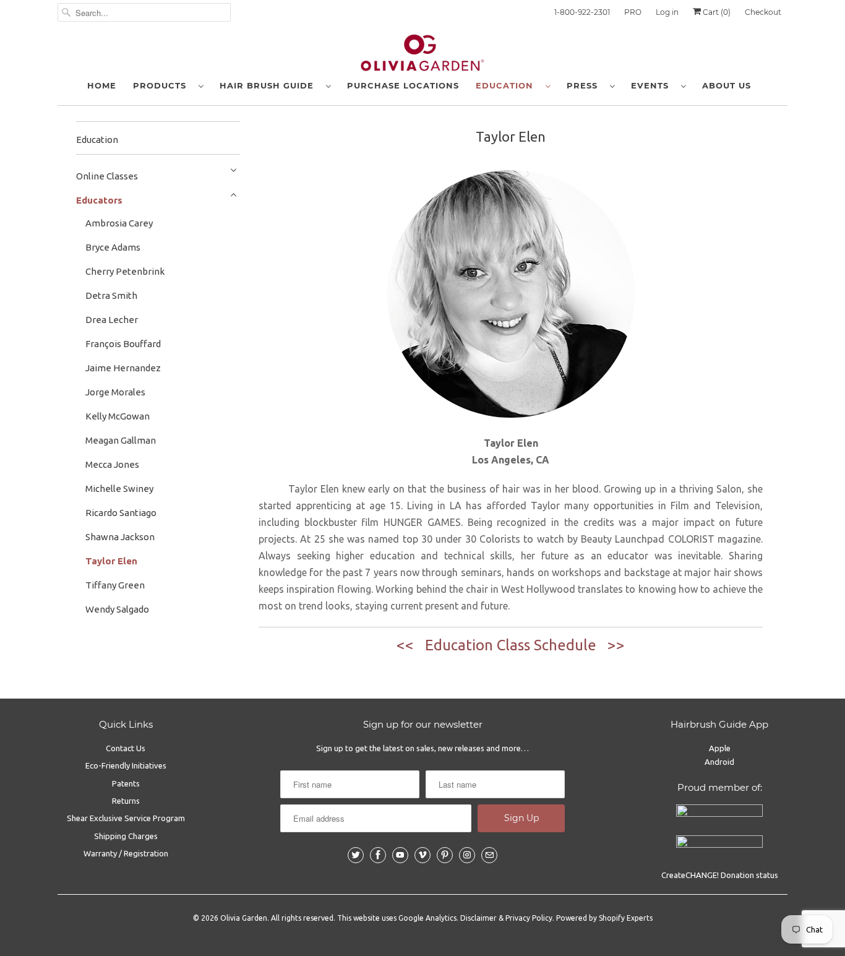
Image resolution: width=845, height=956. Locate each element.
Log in (667, 12)
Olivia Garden (243, 918)
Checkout (763, 12)
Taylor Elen (111, 561)
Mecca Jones (112, 464)
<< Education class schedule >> (511, 645)
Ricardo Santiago (121, 512)
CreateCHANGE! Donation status (719, 875)
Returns (126, 800)
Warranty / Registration (126, 853)
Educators (99, 200)
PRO (632, 12)
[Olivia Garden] (422, 55)
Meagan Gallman (120, 440)
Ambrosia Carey (119, 223)
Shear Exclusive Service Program (126, 818)
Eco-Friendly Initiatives (125, 765)
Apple (720, 748)
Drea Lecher (111, 319)
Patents (126, 783)
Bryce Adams (112, 247)
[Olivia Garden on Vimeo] (422, 855)
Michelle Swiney (119, 488)
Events (653, 85)
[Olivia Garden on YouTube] (400, 855)
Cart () (716, 12)
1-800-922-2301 (582, 12)
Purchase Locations (403, 85)
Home (101, 85)
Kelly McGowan (117, 416)
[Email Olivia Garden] (489, 855)
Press (585, 85)
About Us (726, 85)
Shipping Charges (126, 836)
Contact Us (125, 748)
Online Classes (107, 176)
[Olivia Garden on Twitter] (356, 855)
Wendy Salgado (117, 609)
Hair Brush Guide (270, 85)
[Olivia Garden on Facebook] (378, 855)
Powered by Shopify (590, 918)
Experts (640, 918)
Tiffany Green (115, 585)
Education (507, 85)
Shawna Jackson (120, 537)
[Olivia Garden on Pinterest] (445, 855)
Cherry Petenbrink (125, 271)
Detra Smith (111, 295)
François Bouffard (123, 343)
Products (162, 85)
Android (719, 761)
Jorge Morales (115, 392)
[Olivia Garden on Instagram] (467, 855)
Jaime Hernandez (123, 368)
